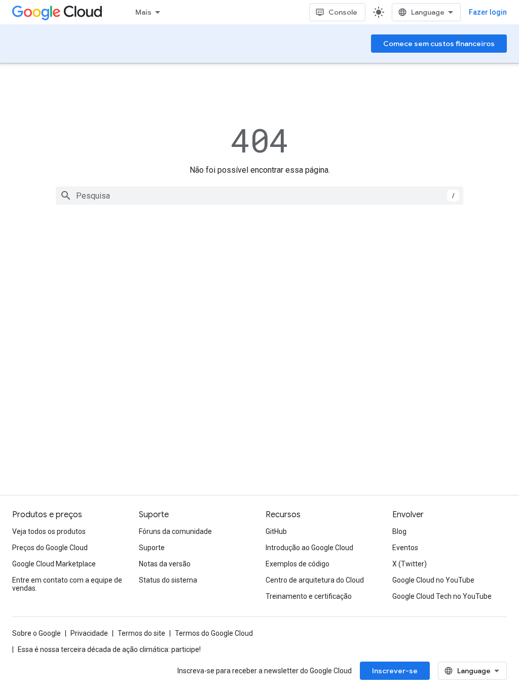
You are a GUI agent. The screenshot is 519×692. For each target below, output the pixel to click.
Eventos (405, 548)
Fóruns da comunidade (175, 531)
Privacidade (89, 633)
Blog (399, 531)
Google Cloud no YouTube (433, 580)
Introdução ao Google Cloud (309, 548)
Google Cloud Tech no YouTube (442, 596)
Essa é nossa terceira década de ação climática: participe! (109, 649)
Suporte (152, 548)
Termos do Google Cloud (214, 633)
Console (342, 12)
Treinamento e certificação (309, 596)
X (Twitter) (409, 564)
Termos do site (141, 633)
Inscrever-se (395, 670)
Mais (143, 12)
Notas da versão (165, 564)
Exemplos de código (297, 564)
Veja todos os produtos (49, 531)
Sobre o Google (36, 633)
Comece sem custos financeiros (439, 43)
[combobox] (259, 195)
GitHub (276, 531)
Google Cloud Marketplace (54, 564)
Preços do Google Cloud (50, 548)
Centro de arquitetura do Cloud (315, 580)
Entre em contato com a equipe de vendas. (67, 584)
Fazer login (488, 12)
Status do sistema (168, 580)
